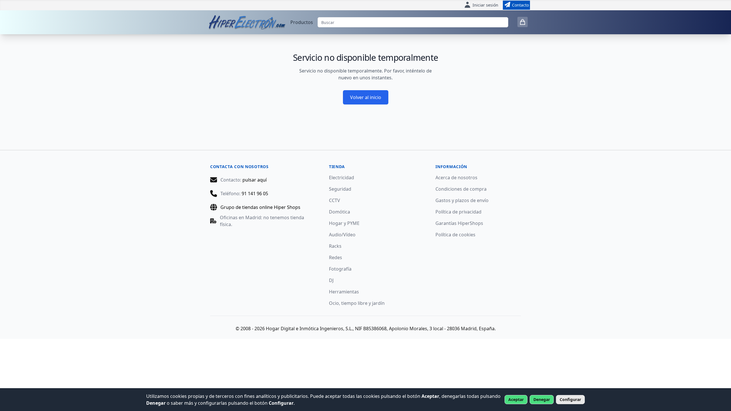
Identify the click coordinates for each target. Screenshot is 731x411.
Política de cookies (455, 234)
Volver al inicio (365, 97)
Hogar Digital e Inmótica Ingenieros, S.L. (309, 328)
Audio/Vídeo (342, 234)
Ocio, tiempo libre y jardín (357, 303)
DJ (331, 280)
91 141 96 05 (255, 193)
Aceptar (516, 399)
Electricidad (341, 177)
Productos (301, 22)
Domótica (339, 212)
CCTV (334, 200)
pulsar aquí (254, 180)
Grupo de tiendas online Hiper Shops (260, 207)
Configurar (570, 399)
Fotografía (340, 269)
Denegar (541, 399)
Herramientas (344, 292)
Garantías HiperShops (459, 223)
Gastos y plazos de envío (462, 200)
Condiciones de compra (461, 189)
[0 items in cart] (522, 22)
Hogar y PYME (344, 223)
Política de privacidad (458, 212)
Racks (335, 246)
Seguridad (340, 189)
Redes (335, 257)
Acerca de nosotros (456, 177)
